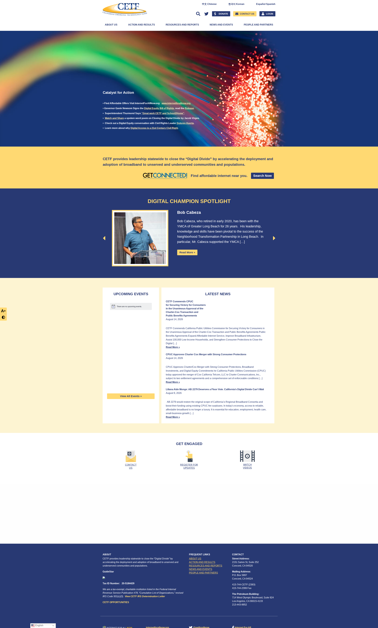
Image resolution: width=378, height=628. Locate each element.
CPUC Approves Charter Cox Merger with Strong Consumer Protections (206, 354)
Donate (223, 14)
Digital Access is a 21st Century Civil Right (154, 128)
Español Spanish (265, 4)
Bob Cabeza (189, 212)
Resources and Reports (182, 24)
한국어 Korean (236, 4)
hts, (172, 108)
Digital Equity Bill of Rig (157, 108)
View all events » (131, 396)
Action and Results (141, 24)
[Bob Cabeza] (140, 238)
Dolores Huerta (185, 123)
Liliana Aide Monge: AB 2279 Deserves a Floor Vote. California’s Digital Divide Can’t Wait (215, 389)
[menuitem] (209, 4)
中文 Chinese (209, 4)
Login (269, 14)
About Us (111, 24)
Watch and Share (114, 118)
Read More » (187, 252)
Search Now (262, 176)
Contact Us (247, 14)
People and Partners (258, 24)
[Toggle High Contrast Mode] (3, 317)
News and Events (221, 24)
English (39, 625)
